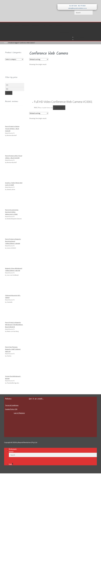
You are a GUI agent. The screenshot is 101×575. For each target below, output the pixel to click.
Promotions (25, 25)
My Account (36, 25)
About (17, 25)
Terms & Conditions (11, 405)
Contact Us (58, 25)
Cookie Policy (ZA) (11, 409)
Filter (8, 93)
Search (11, 451)
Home (10, 25)
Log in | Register (64, 32)
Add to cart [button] (59, 108)
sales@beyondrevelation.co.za (77, 8)
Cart (44, 25)
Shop (50, 25)
